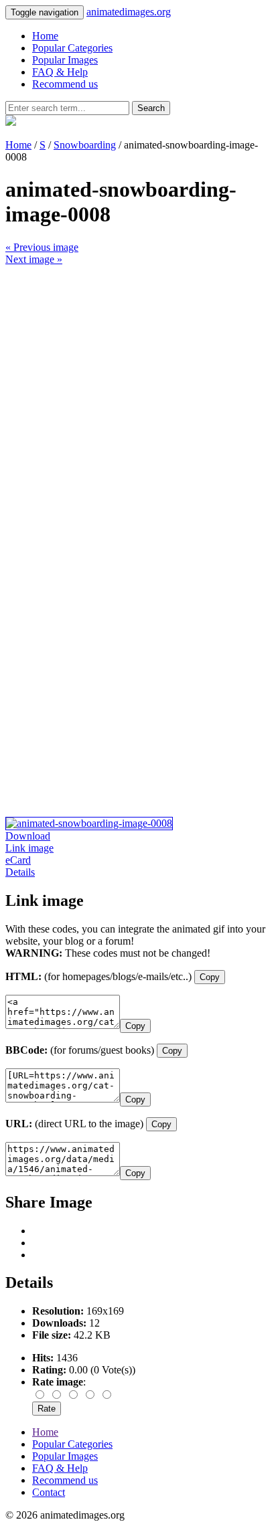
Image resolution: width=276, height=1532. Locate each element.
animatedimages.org (128, 11)
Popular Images (65, 60)
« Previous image (41, 247)
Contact (48, 1492)
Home (45, 35)
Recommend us (65, 84)
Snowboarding (85, 145)
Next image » (33, 259)
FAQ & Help (60, 72)
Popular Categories (72, 48)
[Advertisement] (138, 403)
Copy (210, 977)
